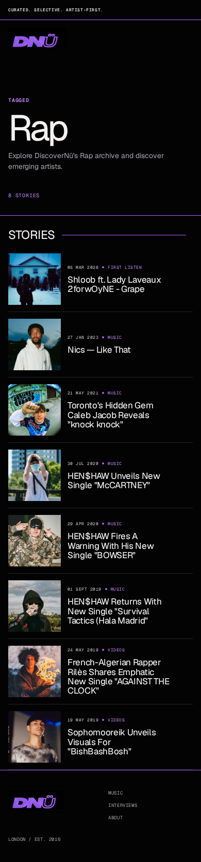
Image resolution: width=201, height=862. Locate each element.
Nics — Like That (99, 349)
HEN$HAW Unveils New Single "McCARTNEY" (114, 480)
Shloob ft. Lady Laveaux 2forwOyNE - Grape (114, 284)
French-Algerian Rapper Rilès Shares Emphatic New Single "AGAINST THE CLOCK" (118, 676)
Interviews (122, 805)
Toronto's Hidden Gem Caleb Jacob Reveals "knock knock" (110, 415)
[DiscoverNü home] (37, 38)
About (115, 818)
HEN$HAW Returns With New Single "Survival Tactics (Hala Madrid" (114, 611)
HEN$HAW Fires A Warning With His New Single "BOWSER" (111, 545)
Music (115, 793)
